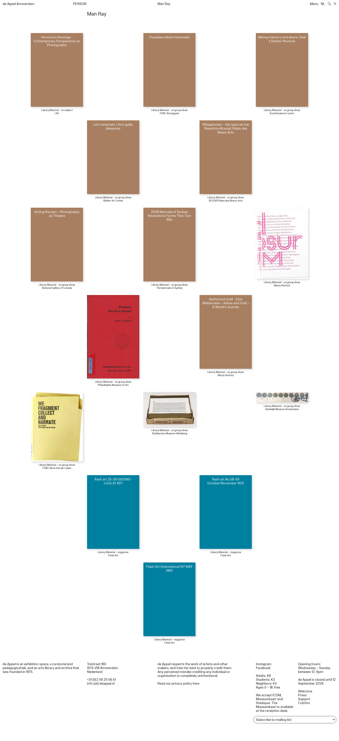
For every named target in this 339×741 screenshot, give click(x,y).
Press (302, 695)
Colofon (304, 703)
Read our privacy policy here (178, 683)
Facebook (263, 668)
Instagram (263, 664)
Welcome (305, 691)
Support (304, 699)
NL (323, 4)
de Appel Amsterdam (18, 4)
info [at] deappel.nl (101, 683)
